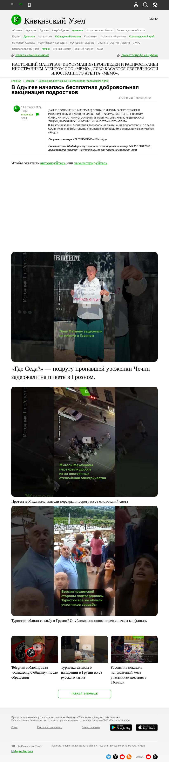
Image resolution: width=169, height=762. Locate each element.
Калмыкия (90, 36)
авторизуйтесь (53, 163)
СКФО (136, 42)
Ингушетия (45, 36)
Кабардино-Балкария (68, 36)
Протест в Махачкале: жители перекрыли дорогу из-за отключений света (69, 501)
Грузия (16, 36)
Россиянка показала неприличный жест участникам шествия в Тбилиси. (129, 675)
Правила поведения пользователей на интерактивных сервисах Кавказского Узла (98, 745)
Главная (16, 81)
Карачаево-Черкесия (113, 36)
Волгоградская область (131, 30)
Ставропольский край (25, 48)
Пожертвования (91, 727)
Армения (77, 30)
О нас (14, 727)
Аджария (30, 30)
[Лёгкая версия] (29, 5)
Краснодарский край (142, 36)
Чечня (46, 48)
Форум (30, 81)
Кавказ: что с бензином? (32, 55)
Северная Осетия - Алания (114, 42)
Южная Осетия (62, 48)
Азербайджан (60, 30)
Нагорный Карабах (23, 42)
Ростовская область (82, 42)
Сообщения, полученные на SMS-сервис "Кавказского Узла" (74, 81)
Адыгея (44, 30)
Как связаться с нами (49, 727)
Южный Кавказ (83, 48)
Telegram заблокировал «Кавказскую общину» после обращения (34, 672)
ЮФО (100, 48)
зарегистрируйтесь (90, 163)
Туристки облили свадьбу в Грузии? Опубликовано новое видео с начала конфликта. (79, 620)
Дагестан (29, 36)
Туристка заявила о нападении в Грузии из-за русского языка (81, 672)
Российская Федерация (52, 42)
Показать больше (85, 693)
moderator (27, 114)
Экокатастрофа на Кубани (139, 55)
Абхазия (17, 30)
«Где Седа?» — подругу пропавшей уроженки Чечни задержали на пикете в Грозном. (80, 372)
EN (20, 4)
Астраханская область (99, 30)
